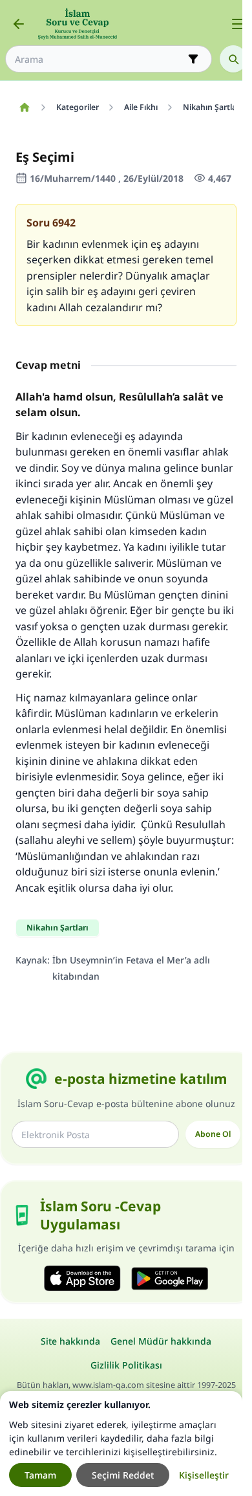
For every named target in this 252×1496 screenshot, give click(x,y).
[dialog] (121, 1443)
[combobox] (99, 59)
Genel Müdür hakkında (160, 1341)
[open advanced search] (193, 59)
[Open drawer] (238, 24)
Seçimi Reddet (123, 1475)
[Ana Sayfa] (24, 107)
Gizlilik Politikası (126, 1365)
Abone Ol (213, 1133)
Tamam (40, 1475)
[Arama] (233, 58)
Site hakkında (70, 1341)
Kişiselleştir (204, 1475)
